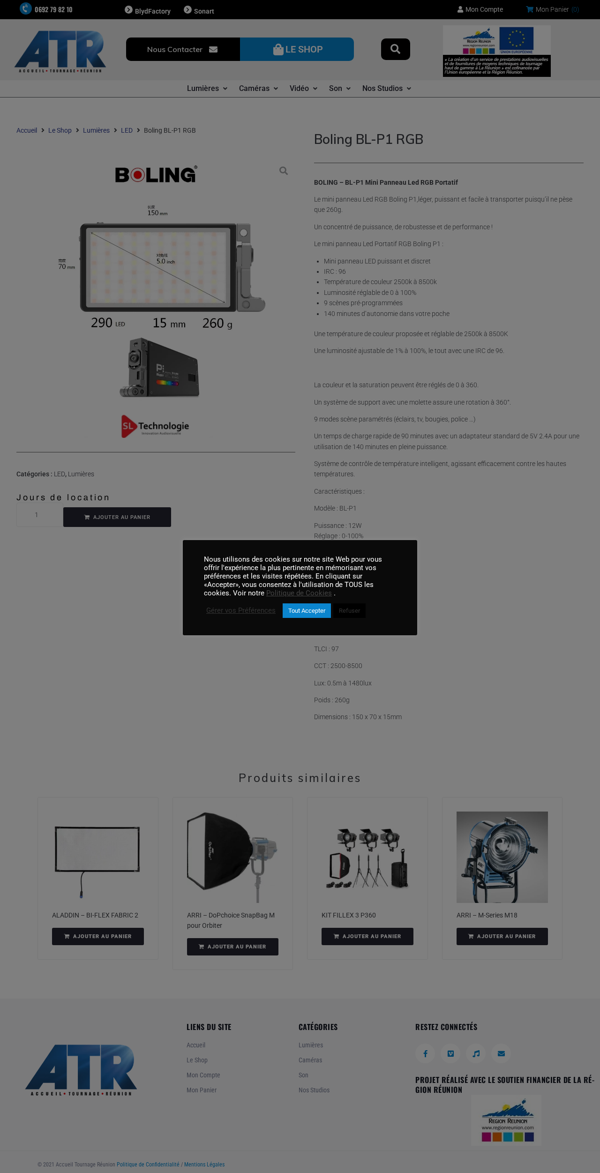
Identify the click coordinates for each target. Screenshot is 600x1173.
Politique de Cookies (299, 593)
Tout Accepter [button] (306, 610)
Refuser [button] (349, 610)
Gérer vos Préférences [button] (241, 610)
